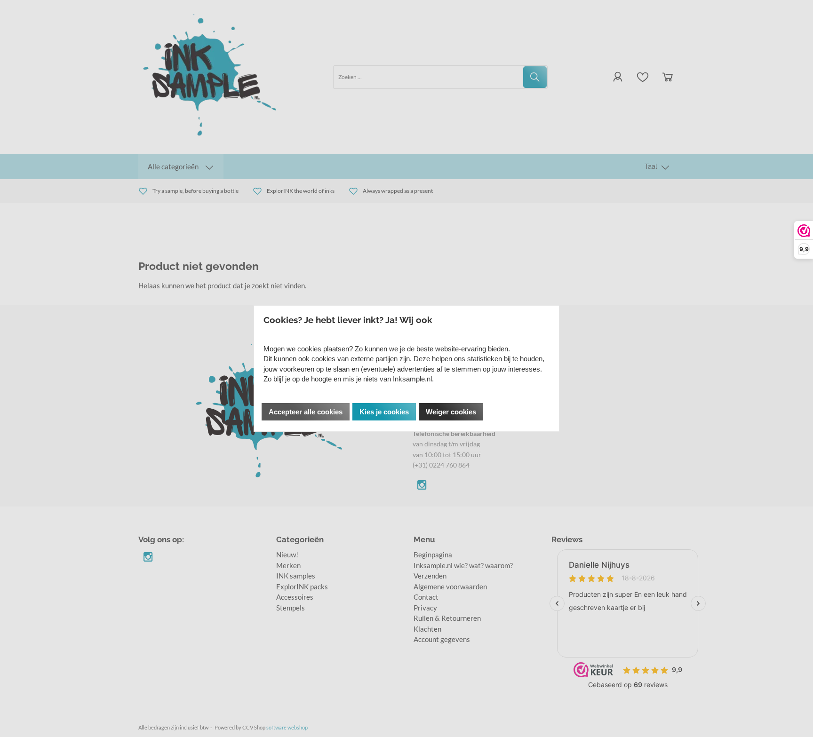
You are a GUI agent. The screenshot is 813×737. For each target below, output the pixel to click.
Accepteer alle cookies (306, 412)
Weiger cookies (451, 412)
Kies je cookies (384, 412)
